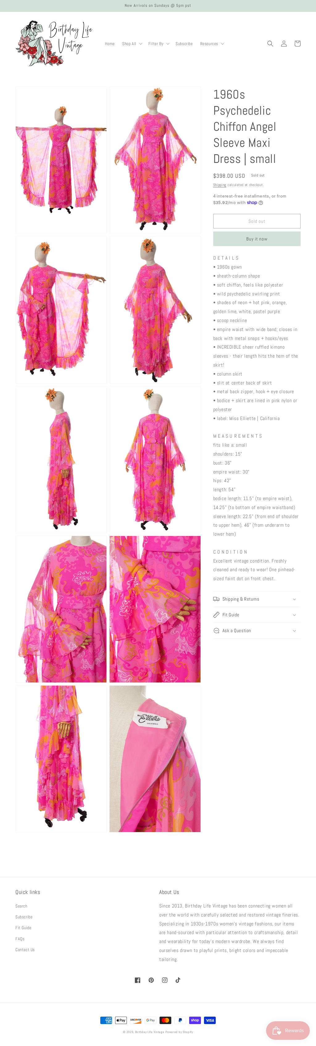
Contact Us (25, 949)
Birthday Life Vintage (149, 1032)
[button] (131, 43)
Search (21, 906)
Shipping (220, 184)
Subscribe (23, 917)
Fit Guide (23, 927)
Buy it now (257, 239)
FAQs (19, 939)
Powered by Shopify (179, 1032)
